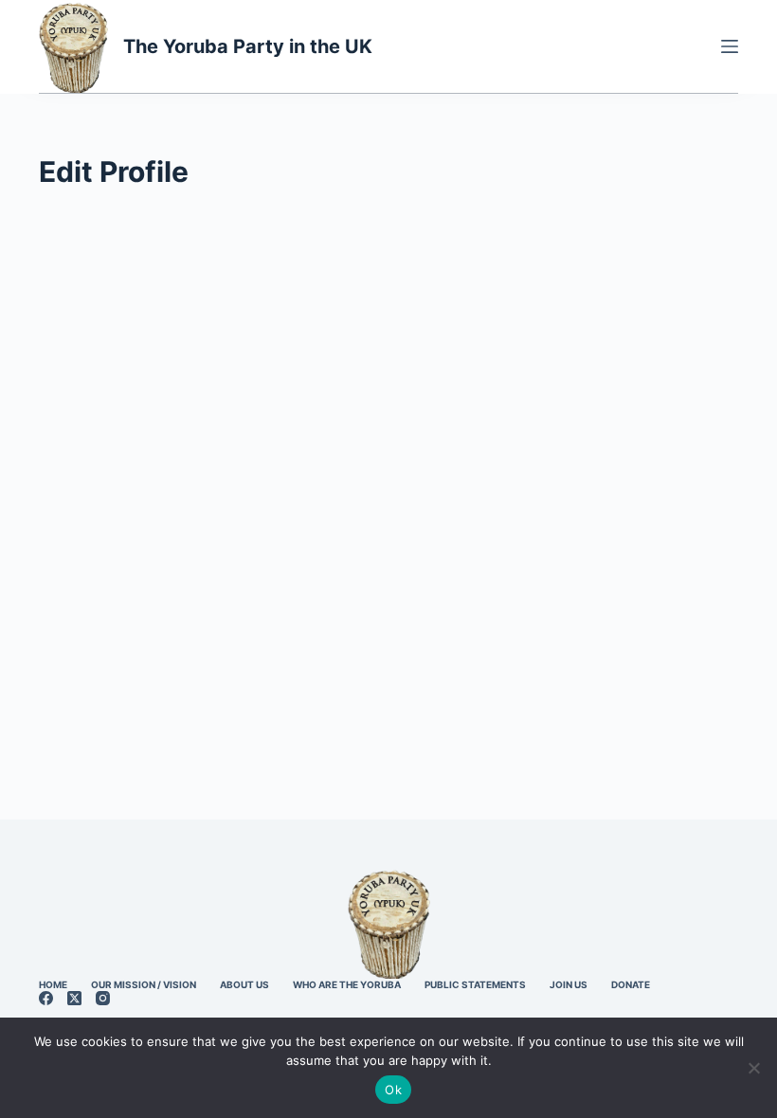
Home (53, 984)
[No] (753, 1067)
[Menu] (729, 46)
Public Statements (475, 984)
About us (244, 984)
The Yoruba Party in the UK (247, 46)
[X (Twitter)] (74, 998)
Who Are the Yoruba (347, 984)
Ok (393, 1089)
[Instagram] (103, 998)
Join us (568, 984)
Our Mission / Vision (143, 984)
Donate (630, 984)
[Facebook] (46, 998)
